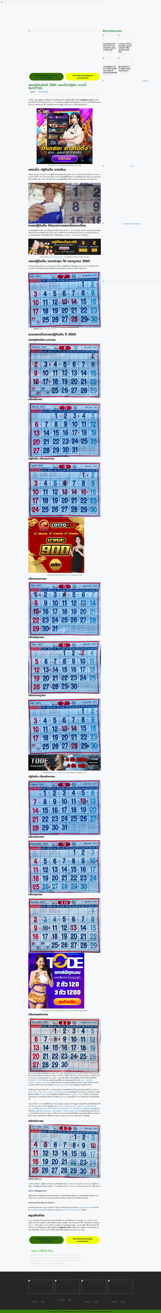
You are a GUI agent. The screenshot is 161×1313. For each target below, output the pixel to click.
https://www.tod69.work (58, 772)
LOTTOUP (85, 1311)
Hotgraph (62, 1097)
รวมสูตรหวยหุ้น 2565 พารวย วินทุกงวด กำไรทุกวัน (50, 1266)
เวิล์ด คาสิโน (42, 1092)
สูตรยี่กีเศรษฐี (37, 1108)
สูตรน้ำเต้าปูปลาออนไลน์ (71, 1111)
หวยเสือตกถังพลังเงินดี (38, 1210)
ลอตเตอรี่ (123, 1302)
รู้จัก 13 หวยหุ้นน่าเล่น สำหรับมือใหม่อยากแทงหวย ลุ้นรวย (66, 1296)
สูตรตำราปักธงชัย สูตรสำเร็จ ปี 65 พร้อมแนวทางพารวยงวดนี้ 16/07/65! (40, 1297)
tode (51, 1090)
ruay (82, 1080)
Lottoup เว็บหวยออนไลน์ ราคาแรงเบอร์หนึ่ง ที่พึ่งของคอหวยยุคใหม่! (56, 1257)
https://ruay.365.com (54, 257)
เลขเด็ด (32, 92)
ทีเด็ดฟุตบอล (87, 1108)
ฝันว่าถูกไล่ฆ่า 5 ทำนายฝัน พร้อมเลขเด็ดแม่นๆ (47, 1263)
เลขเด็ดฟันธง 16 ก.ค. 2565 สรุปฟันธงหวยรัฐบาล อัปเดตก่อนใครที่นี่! (56, 1260)
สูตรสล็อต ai (77, 1108)
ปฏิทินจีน (31, 1191)
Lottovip (68, 575)
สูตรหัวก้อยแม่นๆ (46, 1111)
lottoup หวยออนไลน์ (61, 1085)
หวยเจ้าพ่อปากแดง (84, 1207)
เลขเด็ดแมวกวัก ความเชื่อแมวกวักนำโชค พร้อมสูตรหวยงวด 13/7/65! (93, 1297)
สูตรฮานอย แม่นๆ (71, 1106)
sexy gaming (59, 1092)
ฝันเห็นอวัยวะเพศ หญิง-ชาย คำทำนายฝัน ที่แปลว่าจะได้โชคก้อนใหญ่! (120, 1297)
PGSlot (81, 1094)
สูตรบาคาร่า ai (66, 1108)
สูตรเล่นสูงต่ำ (57, 1111)
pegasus (74, 1094)
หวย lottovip (46, 1082)
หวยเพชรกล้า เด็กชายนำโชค (71, 1210)
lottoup (38, 1082)
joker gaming (43, 1094)
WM (35, 1092)
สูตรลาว (81, 1106)
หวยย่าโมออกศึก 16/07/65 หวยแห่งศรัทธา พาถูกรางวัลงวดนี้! (54, 1255)
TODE (58, 165)
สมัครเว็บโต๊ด (69, 1010)
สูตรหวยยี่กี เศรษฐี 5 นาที (51, 1108)
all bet (50, 1092)
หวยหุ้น (69, 1299)
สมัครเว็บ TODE (36, 1080)
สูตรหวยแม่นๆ (58, 1106)
